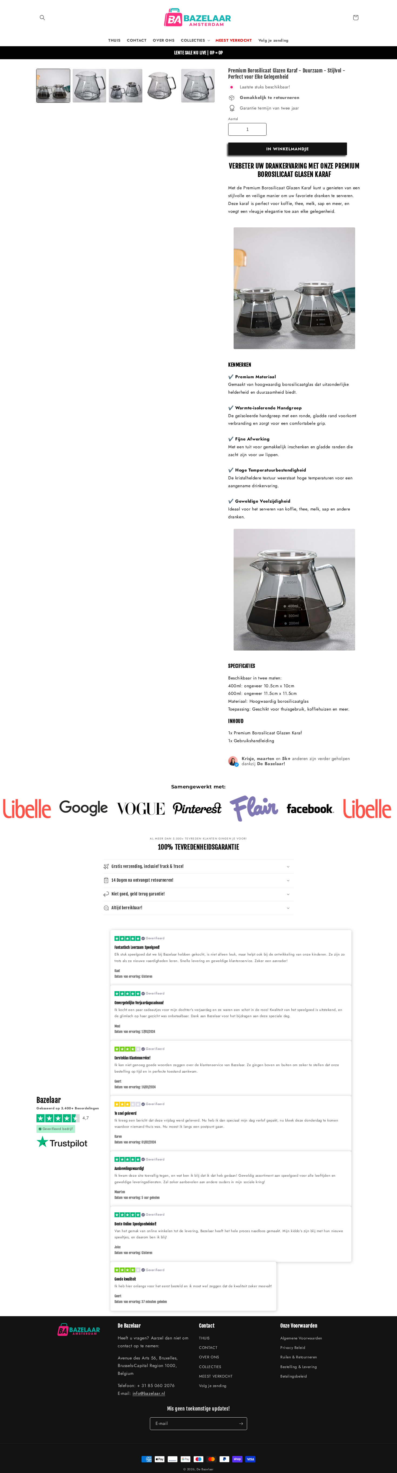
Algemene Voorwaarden (301, 1338)
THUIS (204, 1338)
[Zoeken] (42, 18)
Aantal (233, 118)
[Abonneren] (241, 1423)
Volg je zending (213, 1385)
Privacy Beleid (292, 1347)
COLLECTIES (210, 1366)
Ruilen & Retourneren (298, 1357)
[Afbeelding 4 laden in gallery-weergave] (125, 85)
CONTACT (208, 1347)
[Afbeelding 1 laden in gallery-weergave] (53, 85)
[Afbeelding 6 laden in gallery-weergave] (198, 85)
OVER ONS (209, 1357)
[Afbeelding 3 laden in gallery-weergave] (89, 85)
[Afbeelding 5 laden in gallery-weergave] (162, 85)
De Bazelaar (205, 1469)
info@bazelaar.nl (149, 1393)
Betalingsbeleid (293, 1376)
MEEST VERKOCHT (216, 1376)
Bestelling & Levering (298, 1366)
